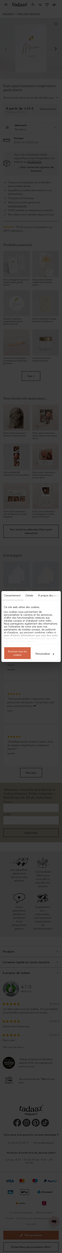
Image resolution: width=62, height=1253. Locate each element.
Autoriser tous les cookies (17, 653)
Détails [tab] (29, 595)
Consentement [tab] (12, 595)
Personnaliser (43, 653)
